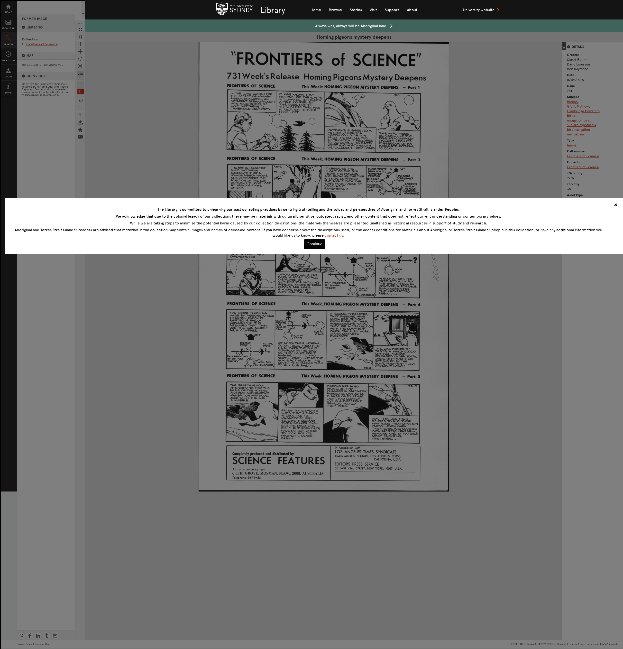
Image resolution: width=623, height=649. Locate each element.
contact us (334, 235)
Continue (314, 244)
